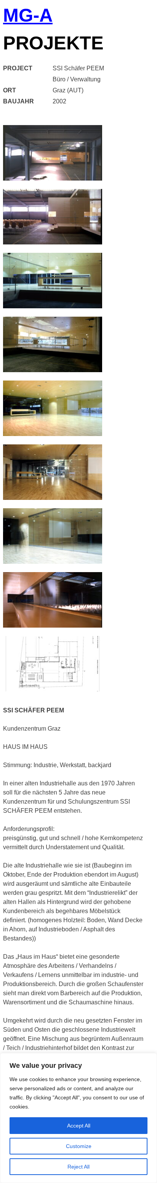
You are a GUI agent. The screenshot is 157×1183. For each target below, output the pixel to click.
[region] (78, 1118)
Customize (78, 1146)
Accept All (78, 1126)
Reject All (78, 1167)
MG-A (28, 16)
